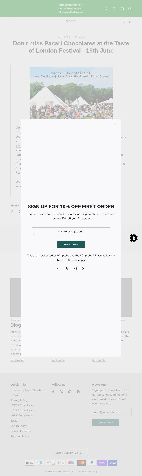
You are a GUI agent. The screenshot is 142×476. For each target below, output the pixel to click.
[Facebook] (58, 268)
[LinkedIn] (83, 268)
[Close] (114, 125)
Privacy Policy (101, 255)
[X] (67, 268)
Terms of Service (67, 260)
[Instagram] (75, 268)
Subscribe (71, 244)
